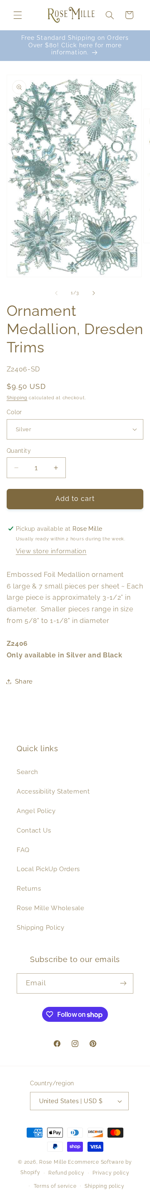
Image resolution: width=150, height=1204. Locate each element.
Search (27, 771)
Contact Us (34, 830)
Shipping (17, 397)
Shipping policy (105, 1186)
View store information (51, 550)
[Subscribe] (123, 983)
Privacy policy (110, 1173)
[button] (17, 14)
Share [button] (24, 681)
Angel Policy (36, 810)
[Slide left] (56, 293)
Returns (29, 888)
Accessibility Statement (53, 791)
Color (14, 412)
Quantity (19, 450)
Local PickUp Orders (48, 868)
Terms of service (55, 1186)
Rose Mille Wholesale (51, 907)
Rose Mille (52, 1162)
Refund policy (66, 1173)
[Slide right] (94, 293)
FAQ (23, 849)
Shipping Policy (40, 927)
